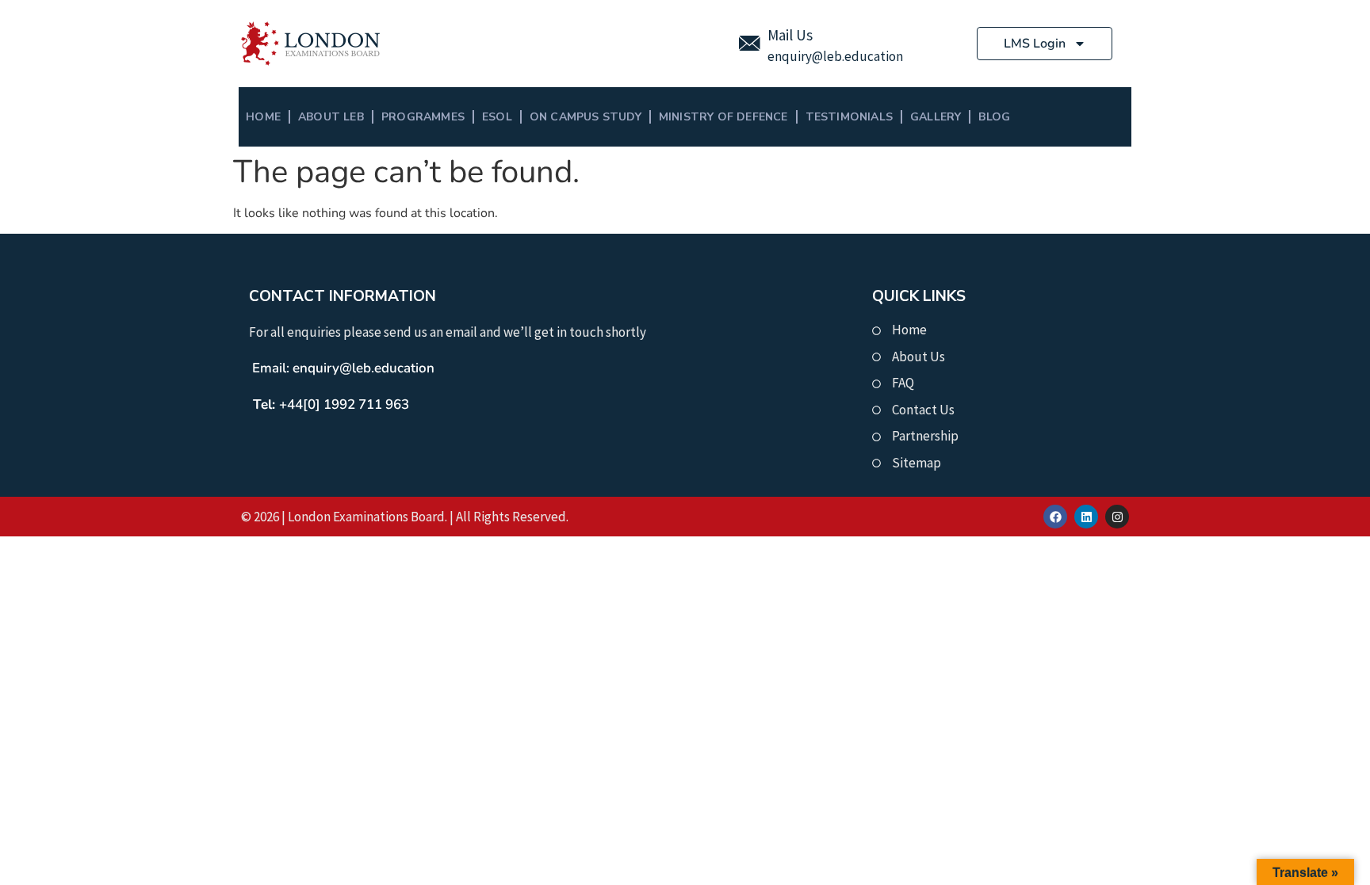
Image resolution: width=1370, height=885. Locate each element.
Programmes (423, 116)
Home (263, 116)
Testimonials (849, 116)
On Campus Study (585, 116)
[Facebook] (1055, 516)
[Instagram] (1117, 516)
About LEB (331, 116)
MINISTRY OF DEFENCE (723, 116)
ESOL (497, 116)
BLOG (994, 116)
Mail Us (790, 34)
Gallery (935, 116)
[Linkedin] (1086, 516)
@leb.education (857, 56)
